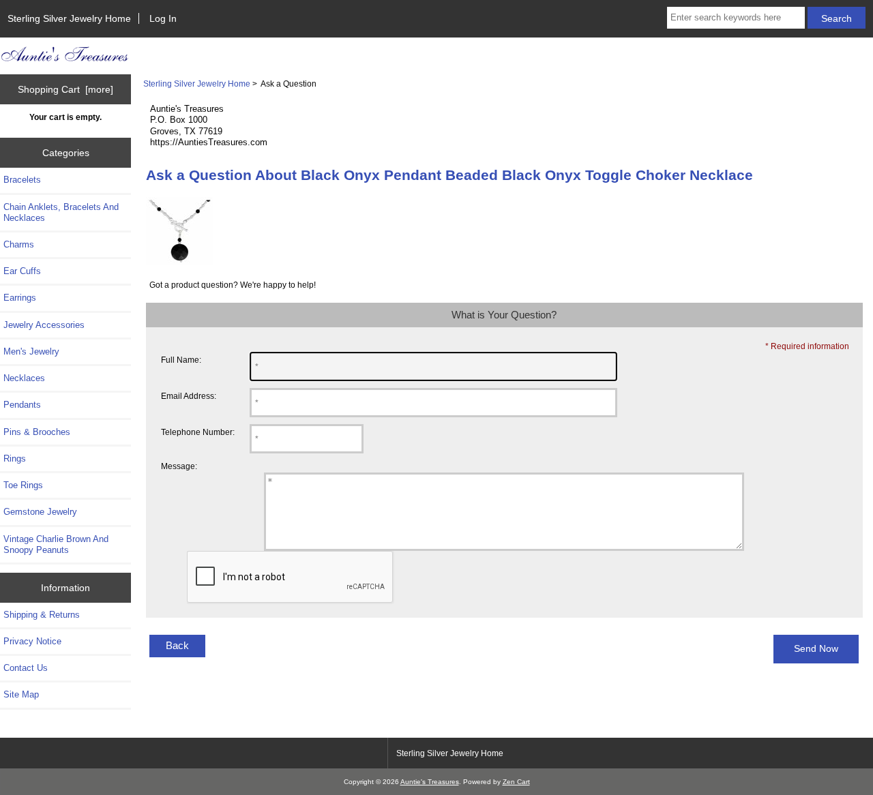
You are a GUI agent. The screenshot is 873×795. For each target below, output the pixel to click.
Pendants (22, 405)
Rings (14, 458)
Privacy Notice (32, 641)
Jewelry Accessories (44, 325)
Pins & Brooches (36, 432)
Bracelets (22, 180)
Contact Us (25, 668)
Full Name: (181, 359)
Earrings (19, 297)
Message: (179, 466)
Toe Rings (23, 485)
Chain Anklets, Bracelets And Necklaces (61, 212)
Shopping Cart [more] (65, 89)
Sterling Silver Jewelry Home (69, 18)
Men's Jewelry (31, 351)
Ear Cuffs (22, 271)
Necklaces (24, 378)
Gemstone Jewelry (40, 512)
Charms (18, 244)
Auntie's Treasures (429, 781)
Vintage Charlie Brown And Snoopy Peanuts (55, 544)
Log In (163, 18)
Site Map (21, 694)
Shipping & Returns (41, 615)
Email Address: (188, 395)
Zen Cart (516, 781)
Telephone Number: (198, 431)
